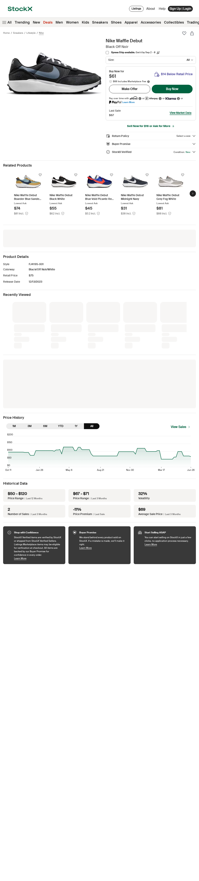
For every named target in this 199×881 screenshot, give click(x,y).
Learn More (128, 102)
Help (162, 9)
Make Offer (130, 89)
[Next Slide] (193, 193)
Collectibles (174, 22)
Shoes (116, 22)
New (36, 22)
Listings (136, 8)
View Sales (178, 362)
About (151, 10)
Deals (47, 22)
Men (59, 22)
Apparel (131, 22)
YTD (60, 361)
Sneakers (100, 22)
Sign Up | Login (180, 9)
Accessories (151, 22)
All (9, 22)
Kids (85, 22)
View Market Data (180, 113)
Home (6, 32)
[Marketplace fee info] (148, 81)
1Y (76, 361)
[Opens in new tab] (140, 98)
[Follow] (40, 175)
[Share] (192, 33)
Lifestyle (31, 32)
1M (14, 361)
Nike (41, 32)
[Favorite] (184, 33)
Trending (22, 22)
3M (29, 361)
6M (45, 361)
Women (72, 22)
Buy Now (172, 89)
